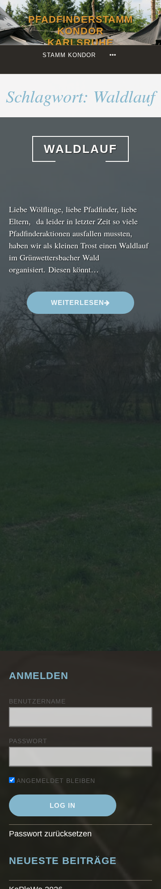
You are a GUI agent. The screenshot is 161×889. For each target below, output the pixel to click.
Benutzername (37, 701)
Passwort (28, 741)
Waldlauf (80, 149)
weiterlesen (77, 302)
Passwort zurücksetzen (50, 833)
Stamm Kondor (69, 55)
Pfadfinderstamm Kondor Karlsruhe (80, 31)
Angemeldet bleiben (55, 780)
